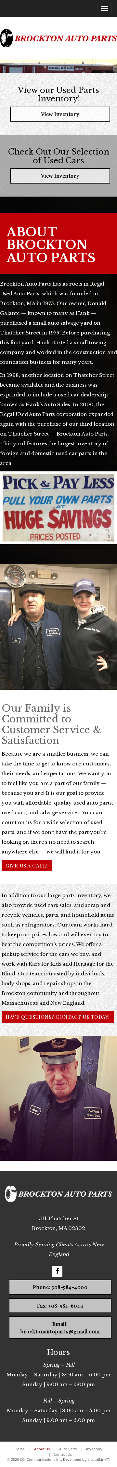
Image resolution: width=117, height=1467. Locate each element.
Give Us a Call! (27, 865)
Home (20, 1448)
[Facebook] (57, 1271)
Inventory (94, 1448)
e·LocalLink (96, 1459)
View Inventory (60, 114)
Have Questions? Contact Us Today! (58, 1016)
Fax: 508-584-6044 (60, 1305)
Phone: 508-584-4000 (60, 1286)
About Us (42, 1448)
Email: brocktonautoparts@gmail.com (60, 1327)
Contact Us (63, 1454)
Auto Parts (68, 1448)
